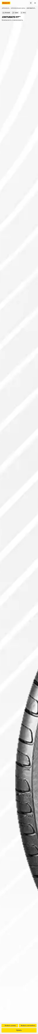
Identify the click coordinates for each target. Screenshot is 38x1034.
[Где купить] (30, 3)
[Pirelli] (8, 3)
